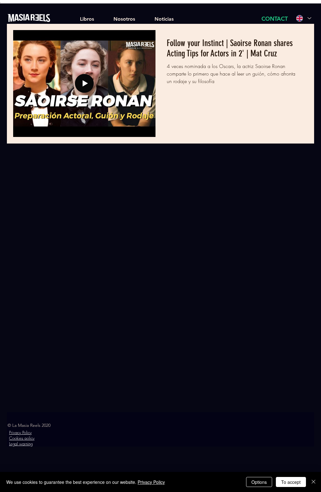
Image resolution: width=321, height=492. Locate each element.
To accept (291, 482)
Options (259, 482)
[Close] (313, 482)
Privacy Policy (151, 482)
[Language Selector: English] (304, 18)
